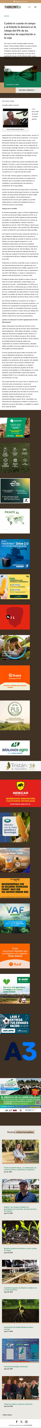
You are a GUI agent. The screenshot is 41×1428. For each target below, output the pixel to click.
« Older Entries (7, 1415)
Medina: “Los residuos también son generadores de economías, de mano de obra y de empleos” (20, 1209)
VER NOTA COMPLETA (26, 90)
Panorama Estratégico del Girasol (16, 1367)
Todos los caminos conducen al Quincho (18, 1404)
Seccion (6, 16)
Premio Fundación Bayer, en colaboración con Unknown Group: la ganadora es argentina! (20, 1169)
